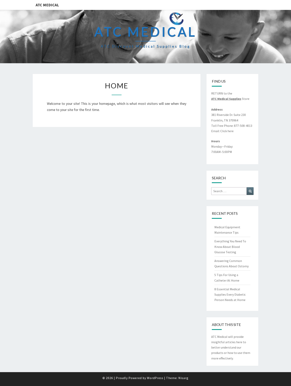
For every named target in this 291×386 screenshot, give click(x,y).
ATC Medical (47, 4)
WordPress (155, 378)
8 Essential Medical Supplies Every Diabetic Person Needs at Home (230, 294)
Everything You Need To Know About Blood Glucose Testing (230, 246)
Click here (227, 131)
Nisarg (183, 378)
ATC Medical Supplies (226, 99)
